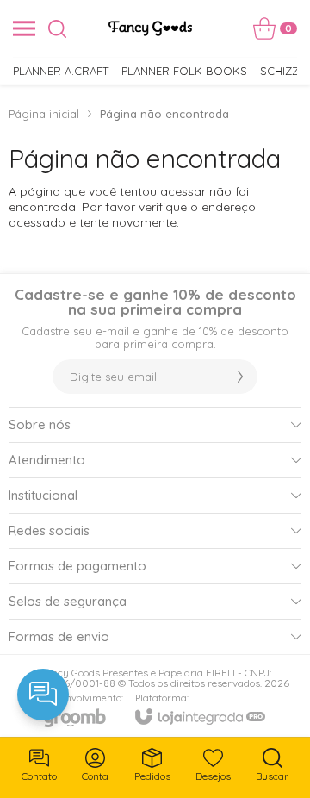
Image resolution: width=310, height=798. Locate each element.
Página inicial (44, 114)
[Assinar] (240, 376)
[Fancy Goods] (150, 28)
